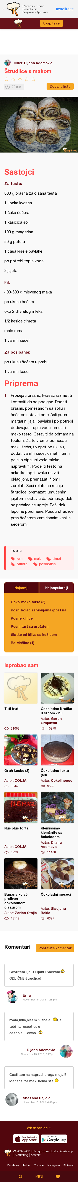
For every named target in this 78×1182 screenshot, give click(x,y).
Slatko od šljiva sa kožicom (34, 634)
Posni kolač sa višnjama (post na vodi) (39, 610)
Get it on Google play (54, 1138)
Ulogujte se (51, 23)
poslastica (47, 564)
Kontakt (36, 1155)
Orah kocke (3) (20, 761)
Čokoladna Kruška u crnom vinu (57, 702)
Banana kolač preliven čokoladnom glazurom (20, 889)
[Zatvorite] (3, 9)
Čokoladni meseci (57, 889)
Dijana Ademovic (38, 63)
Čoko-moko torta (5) (28, 602)
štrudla (22, 564)
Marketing (21, 1155)
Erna (27, 995)
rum (20, 558)
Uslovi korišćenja (62, 1151)
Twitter (27, 1165)
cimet (56, 558)
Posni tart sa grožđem (30, 626)
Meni (39, 1176)
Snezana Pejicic (36, 1098)
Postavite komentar (55, 948)
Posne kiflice (22, 618)
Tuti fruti (20, 702)
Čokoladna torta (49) (57, 761)
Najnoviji (21, 588)
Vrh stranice (37, 1128)
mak (37, 558)
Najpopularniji (56, 588)
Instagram (53, 1165)
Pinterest (68, 1165)
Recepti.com (7, 1153)
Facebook (13, 1165)
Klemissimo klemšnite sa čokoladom (57, 823)
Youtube (39, 1165)
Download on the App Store (26, 1138)
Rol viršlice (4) (22, 643)
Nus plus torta (20, 823)
